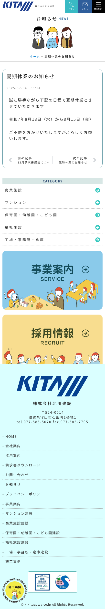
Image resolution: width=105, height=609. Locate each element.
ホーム (35, 56)
